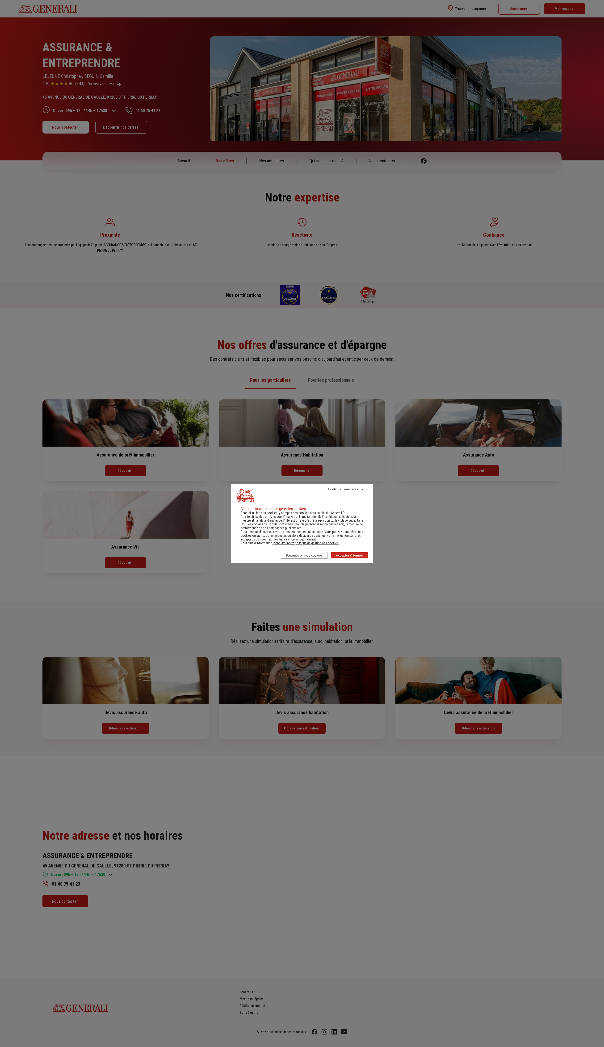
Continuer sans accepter (346, 489)
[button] (306, 543)
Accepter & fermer (349, 555)
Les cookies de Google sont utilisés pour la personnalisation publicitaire (295, 524)
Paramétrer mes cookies (304, 555)
